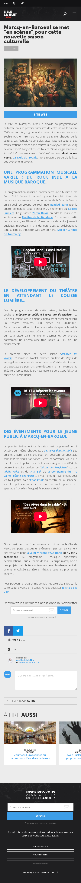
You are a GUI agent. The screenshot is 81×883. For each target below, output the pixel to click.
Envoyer (64, 610)
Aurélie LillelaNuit (25, 660)
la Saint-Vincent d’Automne (44, 553)
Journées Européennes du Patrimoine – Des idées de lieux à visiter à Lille (30, 758)
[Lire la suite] (30, 732)
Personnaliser (41, 864)
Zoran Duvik (40, 213)
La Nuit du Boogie (25, 157)
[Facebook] (8, 631)
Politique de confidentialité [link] (40, 872)
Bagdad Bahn (59, 204)
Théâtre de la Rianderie (37, 217)
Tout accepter (40, 846)
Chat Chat (36, 480)
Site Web (40, 114)
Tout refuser (40, 855)
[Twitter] (18, 631)
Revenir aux (23, 701)
